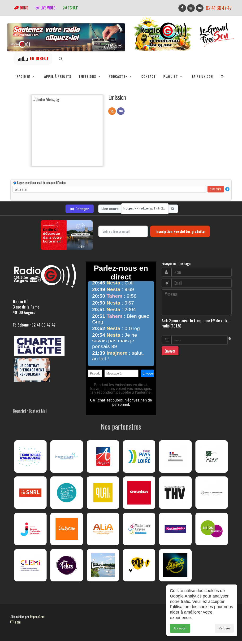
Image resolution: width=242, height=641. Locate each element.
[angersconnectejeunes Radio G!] (30, 528)
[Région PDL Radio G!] (139, 456)
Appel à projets (57, 76)
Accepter (180, 628)
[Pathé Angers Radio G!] (139, 565)
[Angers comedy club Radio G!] (175, 565)
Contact (148, 76)
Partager (79, 208)
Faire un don (202, 76)
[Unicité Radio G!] (66, 528)
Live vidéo (47, 8)
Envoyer (170, 351)
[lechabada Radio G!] (139, 492)
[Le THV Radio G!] (175, 492)
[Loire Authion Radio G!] (103, 565)
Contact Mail (38, 411)
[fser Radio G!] (211, 456)
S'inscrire (215, 189)
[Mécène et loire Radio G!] (66, 456)
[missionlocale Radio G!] (139, 528)
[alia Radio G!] (103, 528)
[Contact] (121, 111)
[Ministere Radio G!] (175, 456)
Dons (23, 8)
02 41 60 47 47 (219, 7)
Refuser (224, 628)
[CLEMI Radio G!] (30, 565)
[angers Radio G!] (103, 456)
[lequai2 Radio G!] (103, 492)
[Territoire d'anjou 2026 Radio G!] (30, 456)
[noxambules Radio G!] (175, 528)
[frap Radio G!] (66, 492)
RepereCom (37, 616)
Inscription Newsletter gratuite (180, 231)
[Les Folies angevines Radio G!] (66, 565)
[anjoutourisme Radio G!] (211, 528)
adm (17, 621)
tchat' (72, 8)
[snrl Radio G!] (30, 492)
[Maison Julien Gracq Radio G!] (211, 492)
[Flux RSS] (112, 111)
